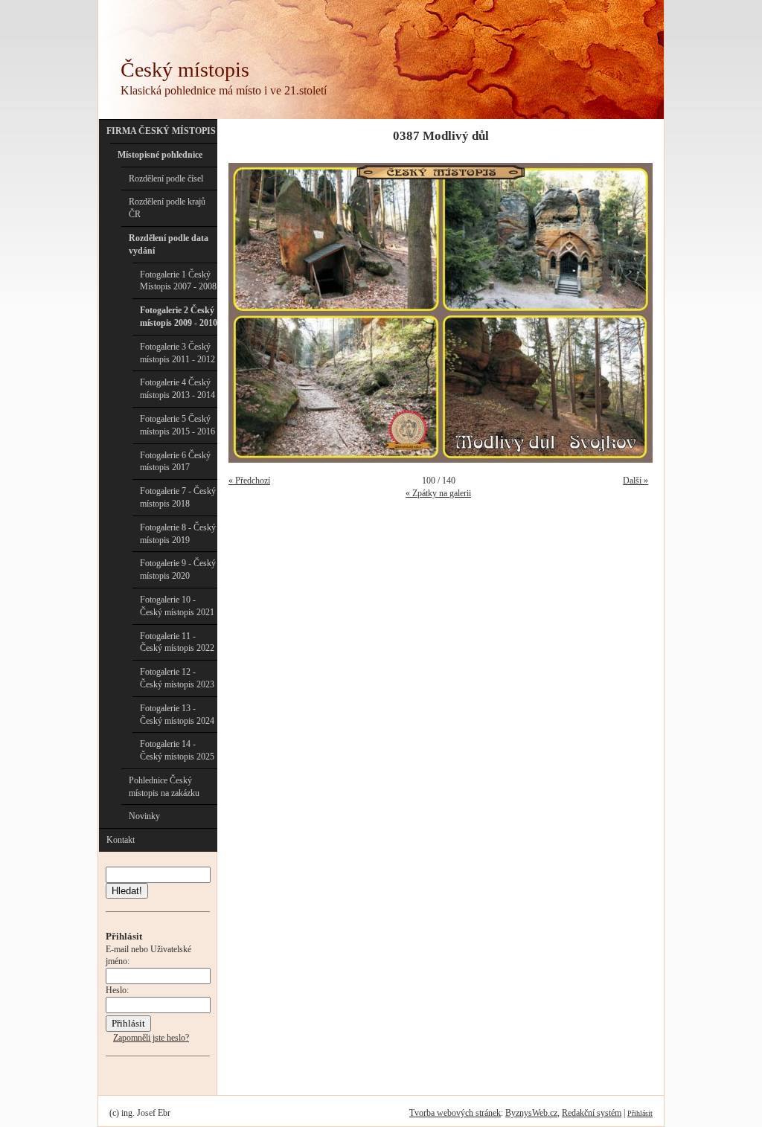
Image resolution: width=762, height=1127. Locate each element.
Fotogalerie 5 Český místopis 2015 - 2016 (177, 425)
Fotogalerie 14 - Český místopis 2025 (177, 750)
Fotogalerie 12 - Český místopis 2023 (177, 678)
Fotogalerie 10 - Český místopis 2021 (177, 605)
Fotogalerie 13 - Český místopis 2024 (177, 714)
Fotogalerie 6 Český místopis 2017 (175, 461)
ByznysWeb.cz (531, 1113)
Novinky (144, 816)
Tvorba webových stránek (455, 1113)
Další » (635, 480)
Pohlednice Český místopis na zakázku (164, 786)
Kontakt (120, 840)
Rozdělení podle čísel (166, 178)
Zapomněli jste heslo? (151, 1038)
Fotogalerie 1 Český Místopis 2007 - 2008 (178, 280)
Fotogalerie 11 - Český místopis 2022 (177, 642)
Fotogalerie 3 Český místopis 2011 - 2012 (177, 353)
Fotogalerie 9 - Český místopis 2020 (178, 569)
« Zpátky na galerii (438, 493)
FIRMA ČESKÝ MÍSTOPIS (161, 131)
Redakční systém (591, 1113)
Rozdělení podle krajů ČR (167, 207)
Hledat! (127, 890)
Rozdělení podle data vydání (168, 244)
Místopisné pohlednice (160, 155)
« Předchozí (249, 480)
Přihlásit (640, 1113)
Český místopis (185, 69)
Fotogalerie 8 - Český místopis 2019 (178, 533)
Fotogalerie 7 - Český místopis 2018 (178, 497)
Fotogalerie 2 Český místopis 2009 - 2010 (178, 316)
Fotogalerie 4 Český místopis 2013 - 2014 (177, 388)
